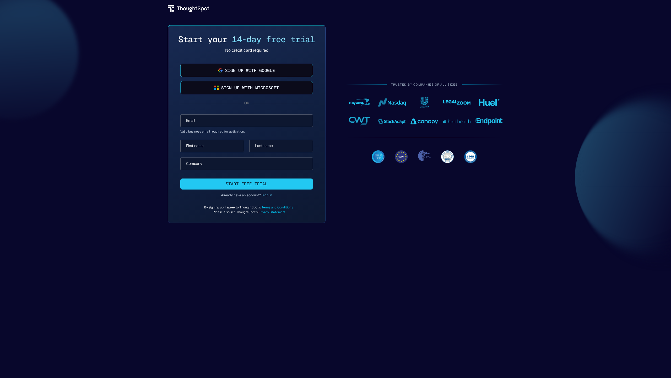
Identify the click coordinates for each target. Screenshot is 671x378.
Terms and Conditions (278, 207)
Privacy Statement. (272, 212)
